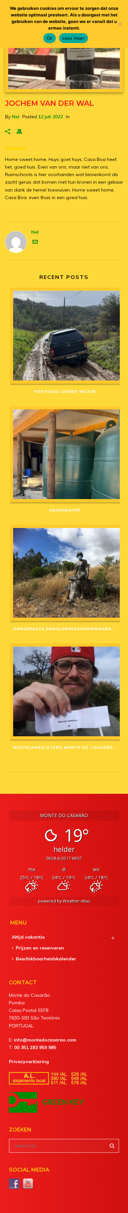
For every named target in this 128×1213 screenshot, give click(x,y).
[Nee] (120, 24)
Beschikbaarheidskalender (46, 959)
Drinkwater (65, 510)
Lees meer (73, 38)
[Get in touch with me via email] (35, 243)
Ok (50, 38)
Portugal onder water (65, 391)
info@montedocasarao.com (45, 1040)
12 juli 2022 (50, 117)
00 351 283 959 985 (35, 1047)
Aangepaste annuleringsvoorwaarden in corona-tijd (66, 628)
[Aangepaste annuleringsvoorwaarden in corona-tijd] (65, 573)
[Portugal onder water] (65, 335)
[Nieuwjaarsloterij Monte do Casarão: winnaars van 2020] (65, 691)
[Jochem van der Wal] (64, 65)
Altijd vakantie (28, 937)
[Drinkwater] (65, 454)
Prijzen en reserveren (40, 948)
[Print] (23, 131)
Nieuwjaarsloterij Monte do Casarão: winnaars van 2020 (66, 747)
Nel (15, 117)
